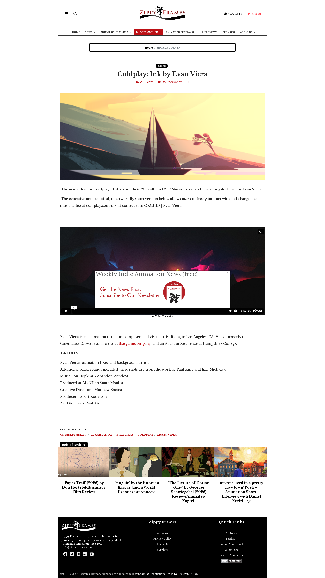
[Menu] (66, 13)
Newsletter (234, 13)
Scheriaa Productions (151, 573)
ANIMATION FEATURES (114, 32)
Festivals (231, 538)
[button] (75, 14)
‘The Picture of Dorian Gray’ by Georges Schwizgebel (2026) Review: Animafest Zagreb (188, 492)
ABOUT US (246, 32)
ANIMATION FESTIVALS (180, 32)
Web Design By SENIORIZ (184, 573)
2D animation (102, 434)
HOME (76, 32)
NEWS (89, 32)
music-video (167, 434)
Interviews (231, 549)
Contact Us (162, 544)
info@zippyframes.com (77, 547)
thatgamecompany (135, 344)
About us (162, 533)
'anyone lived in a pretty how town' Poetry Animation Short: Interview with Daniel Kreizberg (241, 492)
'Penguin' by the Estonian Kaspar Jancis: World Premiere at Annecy (136, 487)
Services (162, 549)
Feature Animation (231, 555)
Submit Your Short (231, 544)
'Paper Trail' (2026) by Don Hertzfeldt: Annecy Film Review (84, 487)
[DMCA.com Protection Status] (231, 561)
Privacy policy (162, 538)
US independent (73, 434)
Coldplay (145, 434)
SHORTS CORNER (147, 32)
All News (231, 533)
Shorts (162, 65)
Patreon (255, 13)
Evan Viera (125, 434)
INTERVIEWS (210, 32)
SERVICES (229, 32)
